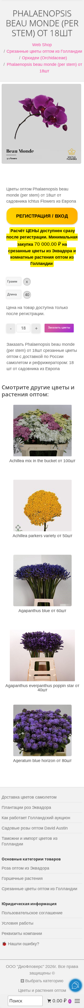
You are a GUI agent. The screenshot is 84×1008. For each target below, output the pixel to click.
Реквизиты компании (22, 933)
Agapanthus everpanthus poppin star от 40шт (42, 688)
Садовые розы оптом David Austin (35, 828)
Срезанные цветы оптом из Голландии (44, 51)
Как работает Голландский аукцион (36, 817)
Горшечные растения (22, 878)
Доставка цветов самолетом (29, 797)
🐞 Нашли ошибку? (20, 943)
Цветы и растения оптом (42, 990)
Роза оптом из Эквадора (25, 868)
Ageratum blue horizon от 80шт (42, 761)
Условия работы (17, 923)
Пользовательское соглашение (32, 913)
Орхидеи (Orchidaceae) (44, 58)
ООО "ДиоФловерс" (25, 966)
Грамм (12, 281)
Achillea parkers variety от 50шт (42, 536)
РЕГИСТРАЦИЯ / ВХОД (42, 216)
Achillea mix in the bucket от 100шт (42, 461)
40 (27, 295)
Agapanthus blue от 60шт (42, 611)
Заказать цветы (59, 327)
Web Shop (42, 44)
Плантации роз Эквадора (26, 807)
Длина (12, 294)
